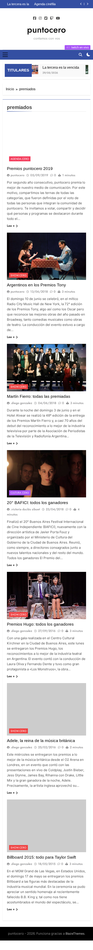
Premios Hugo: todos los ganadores (40, 624)
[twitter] (46, 18)
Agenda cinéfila (45, 4)
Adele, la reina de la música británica (41, 740)
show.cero (18, 275)
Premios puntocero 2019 (30, 168)
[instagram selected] (40, 18)
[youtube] (58, 18)
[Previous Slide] (81, 4)
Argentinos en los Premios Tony (36, 285)
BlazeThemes (75, 933)
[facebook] (34, 18)
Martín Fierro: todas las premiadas (38, 396)
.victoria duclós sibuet (25, 509)
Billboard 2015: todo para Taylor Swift (41, 857)
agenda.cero (20, 159)
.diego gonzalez (21, 403)
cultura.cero (20, 493)
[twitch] (52, 18)
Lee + (11, 226)
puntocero (46, 29)
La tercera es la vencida (18, 4)
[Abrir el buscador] (80, 54)
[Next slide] (87, 4)
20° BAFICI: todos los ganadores (37, 502)
